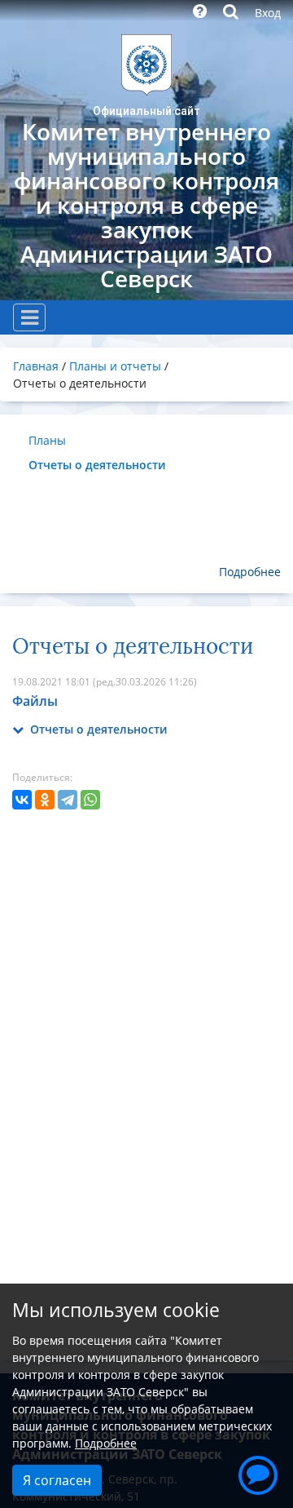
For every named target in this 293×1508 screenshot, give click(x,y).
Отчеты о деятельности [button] (97, 729)
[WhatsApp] (90, 799)
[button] (258, 1473)
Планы (47, 440)
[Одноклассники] (45, 799)
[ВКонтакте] (22, 799)
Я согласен (57, 1480)
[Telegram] (67, 799)
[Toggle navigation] (29, 317)
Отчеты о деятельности (96, 464)
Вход (268, 12)
